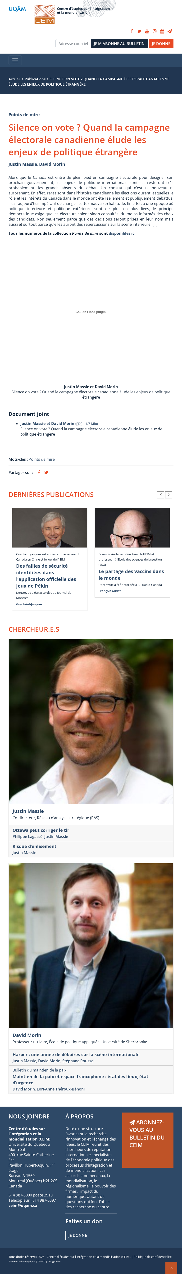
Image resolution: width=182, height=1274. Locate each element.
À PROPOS (79, 1116)
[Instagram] (154, 31)
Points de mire (24, 114)
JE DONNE (161, 43)
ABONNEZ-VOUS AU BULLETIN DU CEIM (147, 1133)
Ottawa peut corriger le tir (41, 830)
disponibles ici (122, 233)
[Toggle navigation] (15, 60)
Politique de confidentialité (153, 1257)
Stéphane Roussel (78, 1060)
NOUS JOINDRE (29, 1116)
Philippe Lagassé (27, 836)
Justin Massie (23, 164)
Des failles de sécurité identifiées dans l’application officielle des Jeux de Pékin (46, 576)
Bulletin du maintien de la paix (39, 1070)
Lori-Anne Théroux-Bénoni (61, 1089)
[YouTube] (146, 31)
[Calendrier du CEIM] (162, 31)
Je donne (77, 1235)
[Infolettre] (169, 31)
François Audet (110, 591)
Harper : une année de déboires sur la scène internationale (76, 1054)
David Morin (52, 164)
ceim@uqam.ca (23, 1205)
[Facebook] (131, 31)
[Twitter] (139, 31)
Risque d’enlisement (34, 846)
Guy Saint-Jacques (29, 604)
